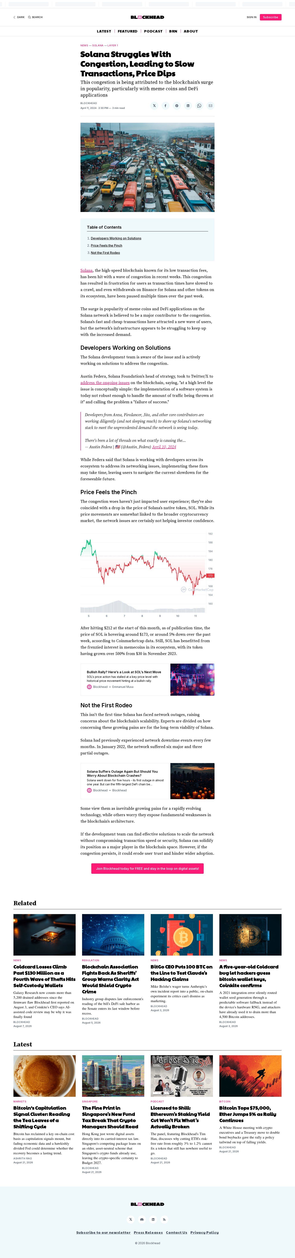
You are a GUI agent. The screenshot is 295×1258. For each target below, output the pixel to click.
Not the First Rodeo (105, 253)
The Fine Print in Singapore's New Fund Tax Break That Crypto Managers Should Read (110, 1117)
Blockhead (88, 103)
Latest (104, 31)
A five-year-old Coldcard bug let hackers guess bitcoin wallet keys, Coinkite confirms (249, 975)
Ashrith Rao (22, 1158)
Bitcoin (225, 1101)
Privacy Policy (204, 1232)
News (84, 45)
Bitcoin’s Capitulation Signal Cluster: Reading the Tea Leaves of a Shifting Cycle (41, 1117)
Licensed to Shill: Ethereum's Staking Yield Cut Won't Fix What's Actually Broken (180, 1117)
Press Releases (148, 1232)
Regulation (90, 960)
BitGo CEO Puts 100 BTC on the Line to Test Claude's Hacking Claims (182, 972)
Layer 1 (113, 45)
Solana (98, 45)
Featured (128, 31)
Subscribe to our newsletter (103, 1232)
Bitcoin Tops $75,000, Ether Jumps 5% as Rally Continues (247, 1113)
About (191, 31)
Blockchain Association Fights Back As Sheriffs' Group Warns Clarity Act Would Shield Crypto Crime (110, 979)
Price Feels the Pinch (106, 245)
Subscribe (270, 17)
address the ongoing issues (105, 382)
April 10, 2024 (164, 447)
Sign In (252, 17)
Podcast (153, 31)
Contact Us (176, 1232)
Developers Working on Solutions (116, 238)
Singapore (90, 1101)
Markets (19, 1101)
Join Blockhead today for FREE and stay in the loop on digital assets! (147, 869)
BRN (173, 31)
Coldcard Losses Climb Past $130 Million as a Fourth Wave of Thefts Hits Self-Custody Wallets (44, 975)
